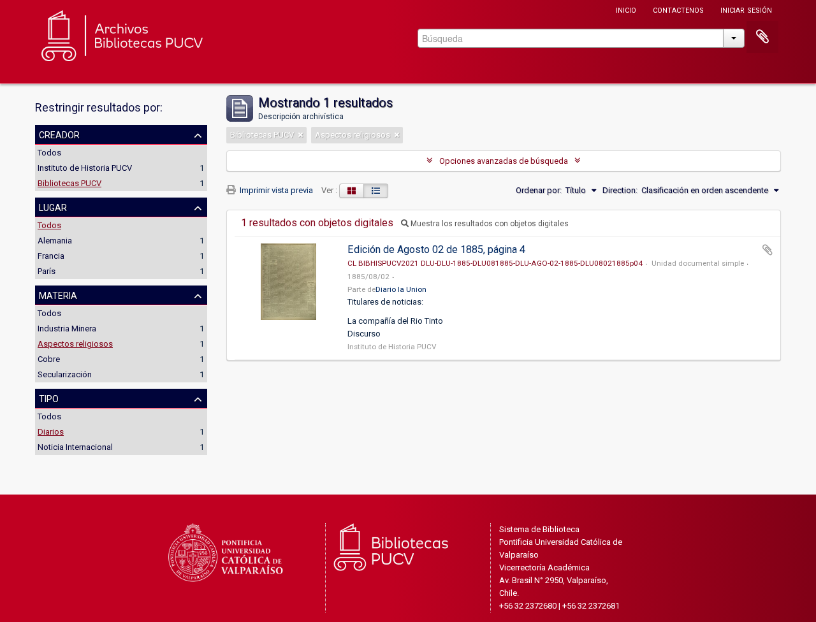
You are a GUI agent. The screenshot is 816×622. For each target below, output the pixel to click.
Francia (51, 256)
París (46, 271)
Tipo (49, 397)
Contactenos (678, 9)
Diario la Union (400, 289)
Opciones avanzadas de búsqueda (503, 161)
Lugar (53, 206)
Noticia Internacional (75, 447)
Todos (49, 152)
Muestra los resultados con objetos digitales (489, 223)
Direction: (620, 190)
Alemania (55, 240)
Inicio (626, 9)
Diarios (51, 432)
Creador (59, 133)
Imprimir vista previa (275, 190)
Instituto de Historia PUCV (85, 168)
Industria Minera (67, 328)
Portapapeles (762, 37)
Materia (58, 294)
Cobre (49, 359)
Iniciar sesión (746, 9)
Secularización (65, 374)
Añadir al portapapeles (767, 249)
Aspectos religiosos (75, 344)
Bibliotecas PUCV (69, 183)
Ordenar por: (539, 190)
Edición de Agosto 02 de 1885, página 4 (436, 249)
